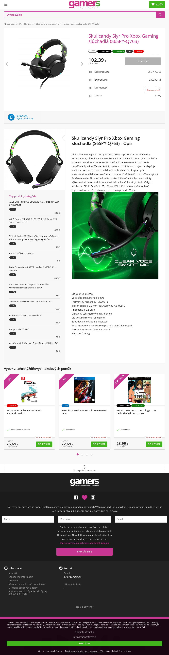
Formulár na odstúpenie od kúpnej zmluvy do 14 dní (28, 592)
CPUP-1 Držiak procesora (21, 253)
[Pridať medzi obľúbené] (84, 497)
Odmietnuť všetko (84, 632)
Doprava (13, 580)
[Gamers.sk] (84, 4)
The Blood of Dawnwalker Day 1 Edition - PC (30, 301)
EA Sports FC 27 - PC (19, 329)
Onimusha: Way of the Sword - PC (25, 315)
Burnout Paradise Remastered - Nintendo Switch (24, 412)
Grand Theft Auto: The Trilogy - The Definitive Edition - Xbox (136, 412)
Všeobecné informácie (21, 576)
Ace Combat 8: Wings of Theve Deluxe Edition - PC (33, 343)
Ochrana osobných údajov (23, 587)
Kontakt (13, 573)
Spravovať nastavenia (84, 637)
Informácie (15, 568)
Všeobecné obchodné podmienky (27, 584)
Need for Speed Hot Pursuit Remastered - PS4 (84, 412)
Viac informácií (138, 627)
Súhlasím (84, 643)
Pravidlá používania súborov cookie (81, 651)
